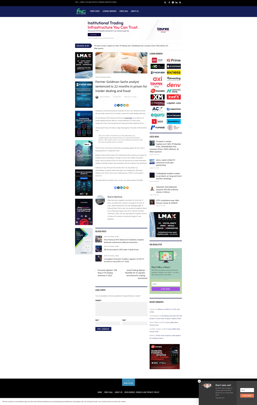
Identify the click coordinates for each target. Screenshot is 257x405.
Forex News (95, 11)
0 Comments (117, 97)
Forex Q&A (123, 11)
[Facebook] (115, 105)
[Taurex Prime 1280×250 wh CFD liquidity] (128, 40)
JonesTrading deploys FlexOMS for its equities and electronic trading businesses (136, 274)
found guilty (128, 118)
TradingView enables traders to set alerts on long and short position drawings (169, 176)
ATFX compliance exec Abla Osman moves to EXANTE (167, 201)
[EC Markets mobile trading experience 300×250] (165, 368)
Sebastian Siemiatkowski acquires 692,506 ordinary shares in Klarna (167, 189)
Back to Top (128, 383)
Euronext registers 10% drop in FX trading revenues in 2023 (106, 273)
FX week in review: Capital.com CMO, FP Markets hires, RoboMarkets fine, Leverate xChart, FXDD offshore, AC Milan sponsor (165, 146)
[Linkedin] (121, 105)
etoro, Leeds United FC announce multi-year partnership (165, 162)
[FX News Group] (81, 14)
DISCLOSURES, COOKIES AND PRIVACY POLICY (141, 392)
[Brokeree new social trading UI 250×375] (84, 254)
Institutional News (103, 77)
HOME (100, 392)
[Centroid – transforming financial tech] (84, 136)
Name (97, 320)
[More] (127, 105)
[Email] (124, 105)
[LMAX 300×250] (165, 236)
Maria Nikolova (105, 97)
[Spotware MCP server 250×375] (84, 224)
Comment (98, 300)
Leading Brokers (109, 11)
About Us (135, 11)
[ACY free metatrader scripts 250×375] (84, 195)
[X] (118, 105)
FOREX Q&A (108, 392)
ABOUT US (118, 392)
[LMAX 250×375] (84, 78)
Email (124, 320)
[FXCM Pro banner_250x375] (84, 107)
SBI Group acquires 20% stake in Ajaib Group (121, 249)
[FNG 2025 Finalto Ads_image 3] (84, 166)
